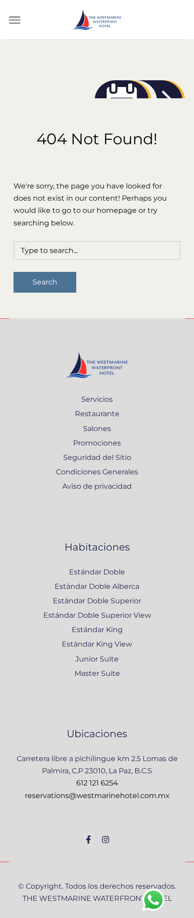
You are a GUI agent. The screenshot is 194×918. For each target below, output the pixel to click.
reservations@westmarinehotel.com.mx (97, 795)
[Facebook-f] (88, 839)
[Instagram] (106, 839)
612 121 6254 (97, 783)
